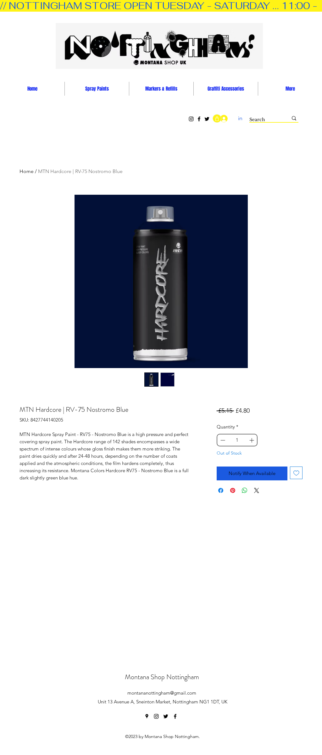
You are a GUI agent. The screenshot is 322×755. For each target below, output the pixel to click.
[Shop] (217, 118)
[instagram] (156, 716)
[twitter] (166, 716)
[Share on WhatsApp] (244, 490)
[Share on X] (256, 490)
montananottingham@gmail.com (161, 693)
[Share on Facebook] (221, 490)
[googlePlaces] (147, 716)
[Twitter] (207, 119)
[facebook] (175, 716)
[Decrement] (222, 440)
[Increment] (252, 440)
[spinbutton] (237, 440)
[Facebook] (199, 119)
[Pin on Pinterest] (232, 490)
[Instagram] (191, 119)
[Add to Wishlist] (296, 473)
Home (26, 171)
